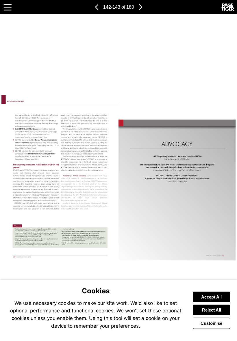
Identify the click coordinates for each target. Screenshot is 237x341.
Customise (211, 323)
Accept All (211, 296)
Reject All (211, 309)
